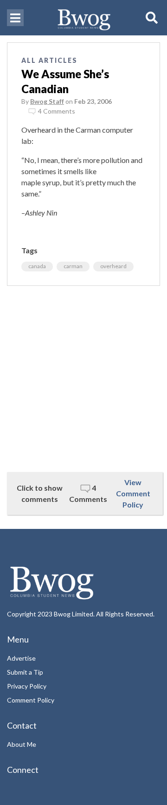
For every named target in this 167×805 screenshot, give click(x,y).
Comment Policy (30, 700)
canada (37, 266)
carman (73, 266)
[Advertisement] (83, 379)
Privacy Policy (26, 686)
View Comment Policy (133, 493)
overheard (113, 266)
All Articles (49, 60)
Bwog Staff (47, 101)
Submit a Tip (25, 672)
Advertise (21, 658)
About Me (21, 744)
